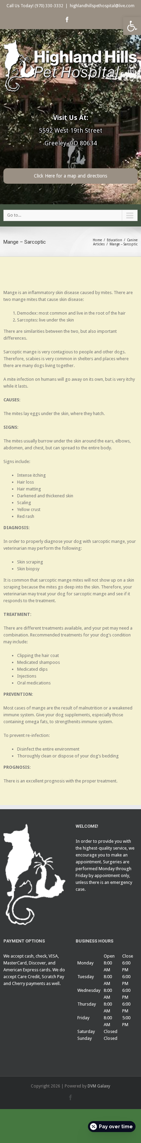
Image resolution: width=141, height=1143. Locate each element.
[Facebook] (67, 19)
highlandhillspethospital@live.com (102, 5)
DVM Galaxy (99, 1086)
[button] (132, 26)
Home (97, 240)
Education (114, 240)
